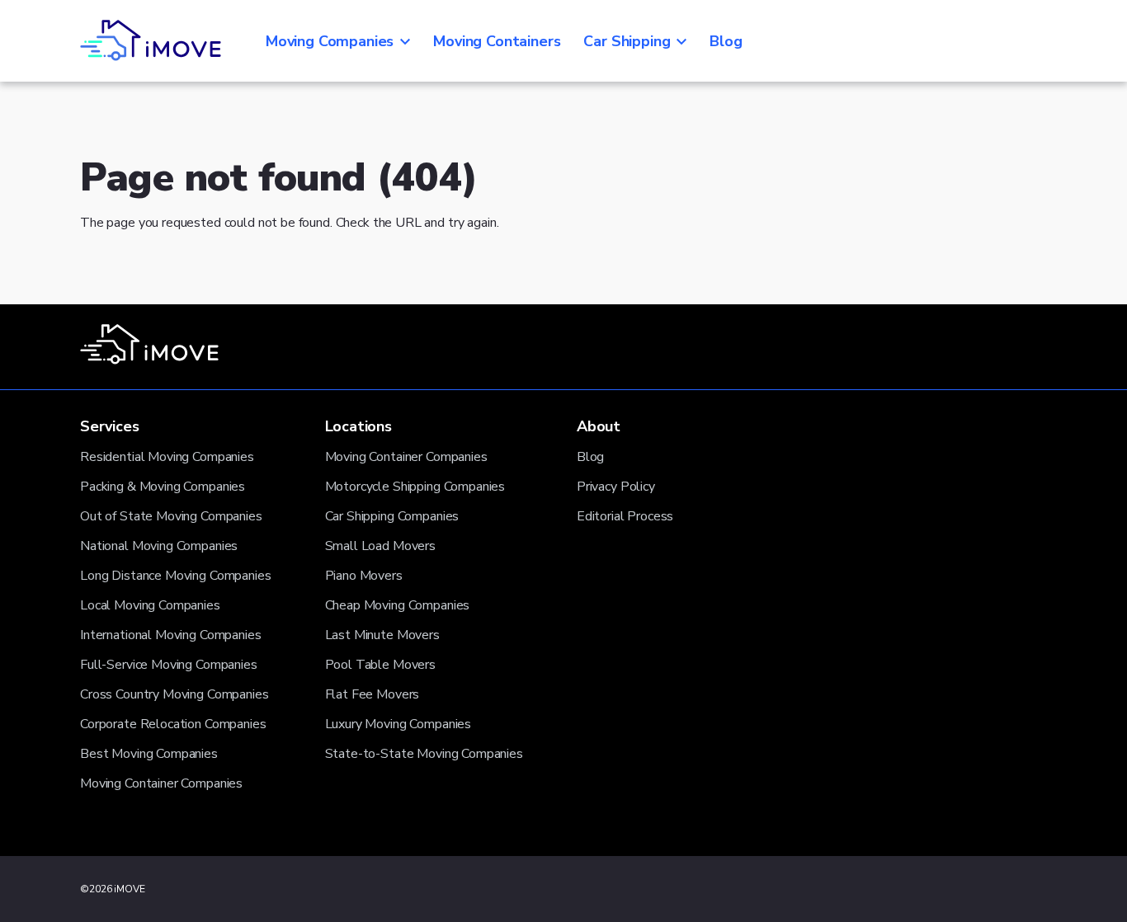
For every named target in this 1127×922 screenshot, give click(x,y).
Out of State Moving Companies (171, 516)
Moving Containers (496, 41)
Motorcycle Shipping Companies (415, 486)
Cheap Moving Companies (397, 605)
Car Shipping (626, 41)
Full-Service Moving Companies (168, 665)
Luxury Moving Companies (398, 724)
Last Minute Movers (382, 635)
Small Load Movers (380, 546)
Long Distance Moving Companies (175, 576)
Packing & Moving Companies (162, 486)
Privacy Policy (616, 486)
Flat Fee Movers (372, 694)
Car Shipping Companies (392, 516)
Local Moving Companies (150, 605)
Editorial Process (625, 516)
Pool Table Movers (380, 665)
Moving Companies (330, 41)
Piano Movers (364, 576)
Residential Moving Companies (167, 457)
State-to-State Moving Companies (424, 754)
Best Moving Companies (149, 754)
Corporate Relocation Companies (173, 724)
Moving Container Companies (161, 783)
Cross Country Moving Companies (174, 694)
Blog (726, 41)
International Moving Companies (171, 635)
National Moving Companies (159, 546)
